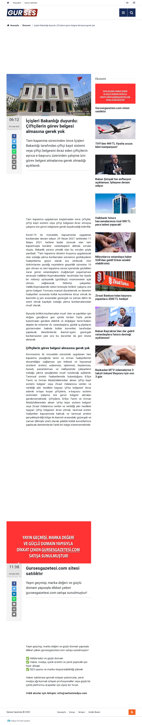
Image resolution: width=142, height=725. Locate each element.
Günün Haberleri (30, 3)
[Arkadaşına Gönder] (14, 157)
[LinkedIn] (14, 146)
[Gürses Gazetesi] (22, 12)
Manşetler (17, 3)
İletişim (81, 712)
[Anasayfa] (8, 3)
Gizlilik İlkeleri (94, 712)
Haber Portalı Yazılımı (20, 721)
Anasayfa (61, 712)
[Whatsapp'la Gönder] (14, 151)
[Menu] (123, 12)
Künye (72, 712)
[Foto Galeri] (133, 2)
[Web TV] (127, 2)
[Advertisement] (71, 50)
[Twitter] (14, 141)
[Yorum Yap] (14, 167)
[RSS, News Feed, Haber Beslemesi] (132, 712)
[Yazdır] (14, 162)
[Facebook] (14, 136)
